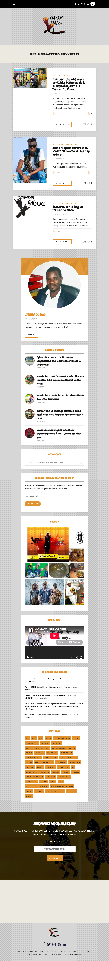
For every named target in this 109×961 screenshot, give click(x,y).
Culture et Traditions (63, 76)
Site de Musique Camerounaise (62, 786)
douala (40, 767)
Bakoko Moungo (32, 743)
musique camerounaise (34, 777)
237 (27, 738)
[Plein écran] (81, 657)
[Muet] (76, 657)
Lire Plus (30, 335)
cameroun (40, 753)
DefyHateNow (75, 762)
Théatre (29, 791)
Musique (76, 772)
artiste (48, 738)
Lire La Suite (61, 124)
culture (29, 762)
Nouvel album (64, 777)
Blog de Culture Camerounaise (37, 748)
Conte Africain (66, 753)
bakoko (76, 738)
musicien (65, 772)
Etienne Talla (63, 767)
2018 (33, 738)
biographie (57, 743)
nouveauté (51, 777)
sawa (61, 781)
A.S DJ (27, 714)
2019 (40, 738)
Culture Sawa (61, 762)
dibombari (30, 767)
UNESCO (28, 796)
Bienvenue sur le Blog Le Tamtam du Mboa (68, 208)
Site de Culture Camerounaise (36, 786)
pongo (53, 781)
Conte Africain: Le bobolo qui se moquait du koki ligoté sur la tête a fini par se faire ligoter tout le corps (60, 414)
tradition (38, 791)
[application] (54, 642)
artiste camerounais (62, 738)
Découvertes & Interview (65, 144)
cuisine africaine (50, 757)
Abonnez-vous (33, 504)
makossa (55, 772)
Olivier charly (31, 781)
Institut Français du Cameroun (37, 772)
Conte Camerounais (33, 757)
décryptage (51, 767)
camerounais (52, 753)
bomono (29, 753)
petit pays (43, 781)
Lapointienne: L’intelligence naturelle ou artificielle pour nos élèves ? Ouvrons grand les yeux (59, 433)
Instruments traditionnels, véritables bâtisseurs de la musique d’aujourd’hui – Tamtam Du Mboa (69, 84)
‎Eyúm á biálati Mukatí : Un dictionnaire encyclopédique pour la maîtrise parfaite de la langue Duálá (59, 361)
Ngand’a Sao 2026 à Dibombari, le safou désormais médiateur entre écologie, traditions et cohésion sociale (60, 380)
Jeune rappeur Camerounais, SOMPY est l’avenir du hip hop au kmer (71, 151)
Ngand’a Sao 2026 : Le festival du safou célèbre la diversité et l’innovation (60, 397)
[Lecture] (28, 657)
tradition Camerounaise (55, 791)
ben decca (45, 743)
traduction (72, 791)
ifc (73, 767)
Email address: (54, 841)
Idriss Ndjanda (30, 704)
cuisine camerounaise (68, 757)
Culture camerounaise (43, 762)
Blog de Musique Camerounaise (63, 748)
